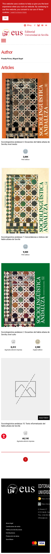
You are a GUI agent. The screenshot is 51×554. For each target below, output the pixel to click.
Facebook (34, 25)
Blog (29, 25)
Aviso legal (9, 523)
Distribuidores (10, 533)
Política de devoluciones (14, 530)
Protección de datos (12, 536)
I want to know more (18, 12)
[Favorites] (45, 77)
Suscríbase (9, 539)
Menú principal (3, 40)
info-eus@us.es (42, 518)
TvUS (42, 25)
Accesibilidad (25, 25)
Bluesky (38, 25)
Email (46, 25)
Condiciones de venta (13, 526)
